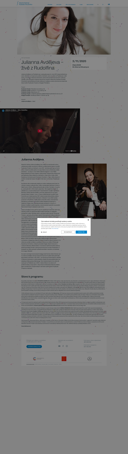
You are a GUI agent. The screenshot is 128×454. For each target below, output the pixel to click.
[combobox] (88, 220)
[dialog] (64, 227)
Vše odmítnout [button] (68, 232)
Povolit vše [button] (81, 232)
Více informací (55, 228)
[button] (44, 232)
